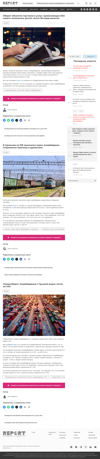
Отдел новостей (13, 248)
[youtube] (96, 9)
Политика (62, 432)
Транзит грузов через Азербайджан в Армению (21, 229)
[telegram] (87, 9)
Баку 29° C (91, 56)
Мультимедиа (92, 438)
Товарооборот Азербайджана (62, 377)
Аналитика (91, 435)
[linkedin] (93, 9)
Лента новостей (73, 180)
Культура (76, 438)
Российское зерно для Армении (53, 229)
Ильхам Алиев (28, 3)
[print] (25, 120)
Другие (69, 9)
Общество (77, 432)
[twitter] (90, 9)
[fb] (81, 9)
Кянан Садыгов (12, 109)
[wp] (8, 120)
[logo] (10, 3)
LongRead (62, 438)
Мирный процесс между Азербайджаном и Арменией (55, 3)
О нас (33, 432)
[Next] (79, 3)
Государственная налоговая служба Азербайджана (22, 90)
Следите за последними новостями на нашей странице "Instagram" (36, 98)
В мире (90, 432)
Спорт (76, 435)
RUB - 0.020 (75, 56)
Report (18, 80)
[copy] (29, 120)
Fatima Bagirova (12, 396)
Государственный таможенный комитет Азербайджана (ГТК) (25, 377)
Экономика (62, 435)
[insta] (84, 9)
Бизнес (6, 23)
